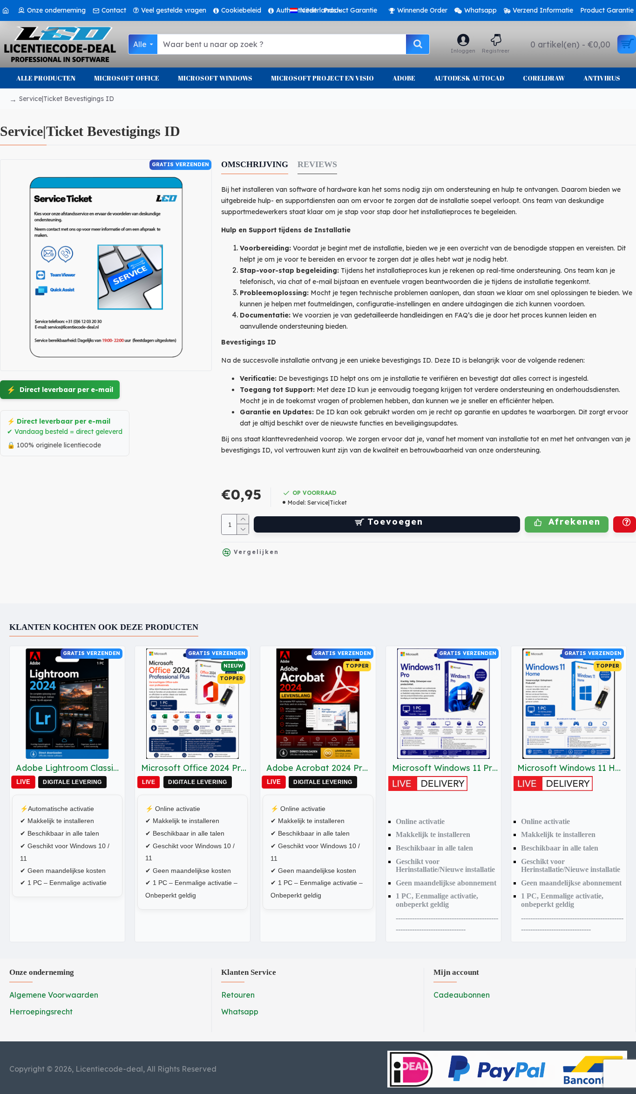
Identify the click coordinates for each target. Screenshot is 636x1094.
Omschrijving (254, 164)
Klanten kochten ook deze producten (103, 627)
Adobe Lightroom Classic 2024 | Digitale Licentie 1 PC (69, 768)
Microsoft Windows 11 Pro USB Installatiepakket (445, 768)
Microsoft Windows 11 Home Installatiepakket (570, 768)
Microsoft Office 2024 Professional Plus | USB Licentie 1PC (194, 768)
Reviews (317, 164)
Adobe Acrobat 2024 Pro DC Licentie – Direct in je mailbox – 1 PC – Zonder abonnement (319, 768)
